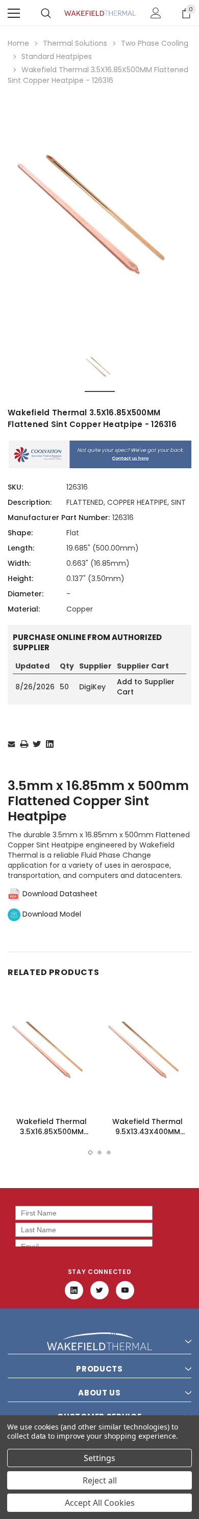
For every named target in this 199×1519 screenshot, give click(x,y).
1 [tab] (90, 1152)
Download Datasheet (58, 894)
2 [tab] (99, 1152)
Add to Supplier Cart (146, 687)
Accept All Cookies (100, 1502)
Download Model (50, 914)
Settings (99, 1458)
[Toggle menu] (14, 13)
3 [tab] (109, 1152)
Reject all (100, 1480)
